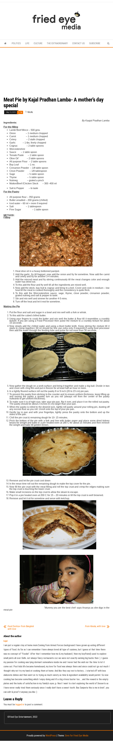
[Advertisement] (56, 69)
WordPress (51, 735)
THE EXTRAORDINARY (57, 43)
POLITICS (16, 43)
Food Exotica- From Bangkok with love (21, 627)
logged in (20, 704)
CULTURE (38, 43)
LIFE (27, 43)
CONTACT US (78, 43)
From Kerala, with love (95, 626)
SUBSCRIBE (94, 43)
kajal (30, 112)
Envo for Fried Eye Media (76, 735)
